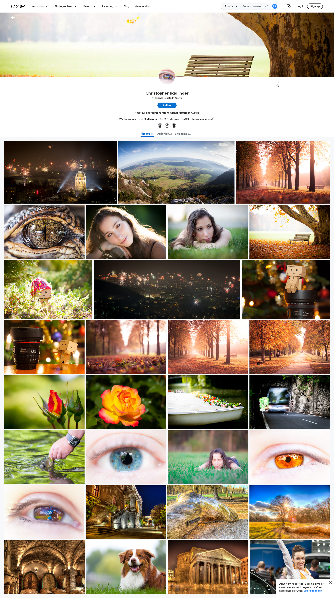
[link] (60, 172)
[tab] (147, 133)
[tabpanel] (167, 367)
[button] (274, 6)
